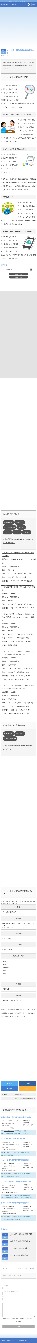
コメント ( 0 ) (33, 1268)
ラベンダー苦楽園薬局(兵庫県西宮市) (24, 1098)
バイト (17, 532)
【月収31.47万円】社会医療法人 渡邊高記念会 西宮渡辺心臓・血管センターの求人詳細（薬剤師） (19, 617)
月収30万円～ (20, 522)
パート (8, 532)
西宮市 (7, 55)
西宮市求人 (18, 277)
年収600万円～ (8, 522)
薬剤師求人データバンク (9, 4)
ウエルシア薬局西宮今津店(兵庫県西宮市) (15, 1203)
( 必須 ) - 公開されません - (10, 1291)
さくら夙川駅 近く (9, 527)
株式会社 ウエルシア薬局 (10, 1173)
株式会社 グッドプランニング (12, 1000)
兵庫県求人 (18, 274)
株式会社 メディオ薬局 (10, 1152)
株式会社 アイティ (9, 1131)
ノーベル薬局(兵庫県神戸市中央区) (19, 1248)
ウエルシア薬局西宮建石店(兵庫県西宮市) (15, 1160)
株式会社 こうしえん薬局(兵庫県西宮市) (14, 1094)
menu (33, 4)
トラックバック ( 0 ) (22, 1268)
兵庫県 (4, 55)
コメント (10, 1017)
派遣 (26, 532)
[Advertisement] (16, 471)
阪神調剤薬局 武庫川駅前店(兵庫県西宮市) (16, 1117)
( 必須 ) (5, 1285)
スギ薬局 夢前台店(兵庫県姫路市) (19, 1241)
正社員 (21, 527)
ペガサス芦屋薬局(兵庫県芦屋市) (19, 1255)
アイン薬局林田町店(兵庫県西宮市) (13, 1138)
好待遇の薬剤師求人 (10, 738)
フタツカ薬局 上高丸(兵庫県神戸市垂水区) (21, 1234)
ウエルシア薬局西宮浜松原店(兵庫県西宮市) (16, 1181)
